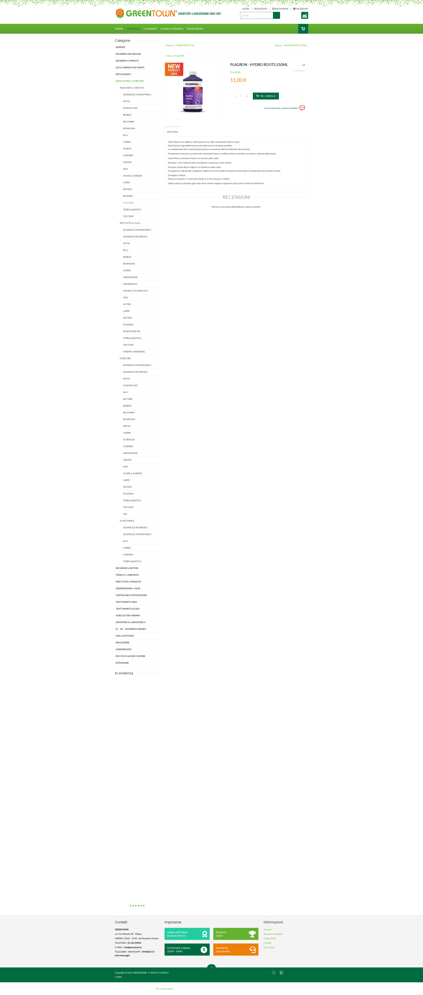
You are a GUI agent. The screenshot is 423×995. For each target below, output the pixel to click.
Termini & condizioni (273, 934)
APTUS (126, 101)
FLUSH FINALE (127, 520)
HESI (125, 169)
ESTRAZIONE (122, 663)
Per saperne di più (164, 988)
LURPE (126, 182)
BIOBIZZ (127, 115)
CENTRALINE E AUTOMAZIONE (131, 595)
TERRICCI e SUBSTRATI (127, 575)
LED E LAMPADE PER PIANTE (130, 67)
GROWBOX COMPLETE (127, 60)
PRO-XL (127, 426)
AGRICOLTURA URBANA (128, 615)
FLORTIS (127, 148)
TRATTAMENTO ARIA (126, 602)
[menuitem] (120, 29)
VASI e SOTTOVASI (125, 635)
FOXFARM (128, 155)
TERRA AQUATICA (132, 209)
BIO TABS (127, 399)
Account (267, 929)
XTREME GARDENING (134, 351)
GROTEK (127, 162)
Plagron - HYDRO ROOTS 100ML (291, 45)
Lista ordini (269, 947)
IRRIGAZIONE (122, 642)
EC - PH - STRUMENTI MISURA (131, 629)
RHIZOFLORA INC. (132, 331)
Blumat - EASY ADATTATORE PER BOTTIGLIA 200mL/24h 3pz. (173, 748)
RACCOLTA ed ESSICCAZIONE (130, 656)
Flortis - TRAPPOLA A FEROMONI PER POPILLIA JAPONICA (172, 823)
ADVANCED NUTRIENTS (135, 236)
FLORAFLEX (129, 439)
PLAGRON (235, 72)
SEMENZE (120, 47)
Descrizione (172, 131)
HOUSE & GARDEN (132, 175)
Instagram (281, 9)
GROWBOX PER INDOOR (128, 54)
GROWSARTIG (130, 284)
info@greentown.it (133, 947)
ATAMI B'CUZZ (130, 108)
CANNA (127, 142)
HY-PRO (127, 304)
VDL (125, 514)
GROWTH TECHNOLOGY (135, 290)
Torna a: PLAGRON (175, 55)
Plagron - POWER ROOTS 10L (180, 45)
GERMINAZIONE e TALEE (128, 588)
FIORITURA (125, 358)
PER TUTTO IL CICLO (130, 223)
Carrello (267, 943)
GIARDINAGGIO (124, 649)
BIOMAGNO (129, 128)
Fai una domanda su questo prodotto (281, 108)
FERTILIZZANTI (123, 74)
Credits (118, 977)
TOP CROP (128, 216)
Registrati (260, 9)
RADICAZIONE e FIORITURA (130, 81)
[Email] (303, 65)
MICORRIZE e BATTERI (127, 568)
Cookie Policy (270, 938)
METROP (127, 189)
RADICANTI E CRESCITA (132, 87)
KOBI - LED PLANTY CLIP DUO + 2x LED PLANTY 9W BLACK (173, 897)
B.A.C (125, 135)
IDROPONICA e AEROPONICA (131, 622)
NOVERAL (128, 196)
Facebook (301, 9)
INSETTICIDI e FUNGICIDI (128, 581)
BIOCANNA (129, 121)
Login (245, 9)
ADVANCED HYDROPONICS (137, 94)
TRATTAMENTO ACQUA (127, 608)
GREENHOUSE (130, 277)
